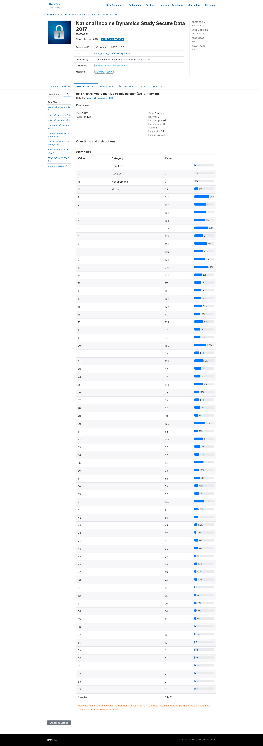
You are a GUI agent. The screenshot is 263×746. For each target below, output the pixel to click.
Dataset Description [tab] (60, 86)
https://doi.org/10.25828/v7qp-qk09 (112, 53)
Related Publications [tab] (152, 86)
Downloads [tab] (106, 86)
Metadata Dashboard (171, 5)
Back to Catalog (60, 723)
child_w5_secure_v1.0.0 (59, 120)
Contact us (194, 5)
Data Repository (115, 5)
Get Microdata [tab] (128, 86)
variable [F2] (111, 14)
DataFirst (55, 4)
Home (50, 14)
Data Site (58, 14)
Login (212, 5)
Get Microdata (113, 39)
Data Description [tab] (85, 87)
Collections (135, 5)
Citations (151, 5)
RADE (67, 14)
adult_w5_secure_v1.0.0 (59, 115)
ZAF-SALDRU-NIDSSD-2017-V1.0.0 (88, 14)
